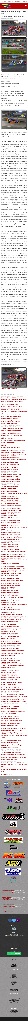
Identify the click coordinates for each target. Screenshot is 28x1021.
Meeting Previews (14, 966)
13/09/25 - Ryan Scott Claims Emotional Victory (12, 452)
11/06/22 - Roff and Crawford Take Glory (10, 660)
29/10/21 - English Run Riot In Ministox (10, 691)
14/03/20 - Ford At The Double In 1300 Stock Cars (13, 762)
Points (14, 1001)
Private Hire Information (14, 1003)
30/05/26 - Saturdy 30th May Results (10, 409)
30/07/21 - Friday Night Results (8, 713)
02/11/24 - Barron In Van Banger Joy (10, 498)
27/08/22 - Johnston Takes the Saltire (10, 645)
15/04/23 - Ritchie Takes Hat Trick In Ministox (12, 611)
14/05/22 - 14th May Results (8, 667)
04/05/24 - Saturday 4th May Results (10, 541)
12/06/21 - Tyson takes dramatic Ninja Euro (11, 722)
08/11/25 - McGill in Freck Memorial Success (11, 435)
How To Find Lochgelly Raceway (14, 998)
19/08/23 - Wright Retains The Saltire (10, 582)
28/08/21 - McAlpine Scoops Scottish (10, 706)
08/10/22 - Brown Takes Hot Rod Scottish (11, 635)
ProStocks (14, 976)
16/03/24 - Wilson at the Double (8, 553)
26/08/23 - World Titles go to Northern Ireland (12, 580)
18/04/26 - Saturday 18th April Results (10, 421)
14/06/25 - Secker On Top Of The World (10, 467)
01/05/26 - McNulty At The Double (9, 418)
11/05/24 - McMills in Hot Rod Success (10, 539)
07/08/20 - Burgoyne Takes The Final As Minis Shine (13, 757)
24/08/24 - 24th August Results (9, 515)
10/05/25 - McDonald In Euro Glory (9, 476)
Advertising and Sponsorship (14, 1000)
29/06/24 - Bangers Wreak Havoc (9, 525)
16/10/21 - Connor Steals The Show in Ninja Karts (12, 694)
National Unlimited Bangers (14, 977)
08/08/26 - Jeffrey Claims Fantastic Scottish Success (13, 399)
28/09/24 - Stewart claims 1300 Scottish (11, 507)
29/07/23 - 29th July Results (8, 587)
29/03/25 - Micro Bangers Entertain (9, 486)
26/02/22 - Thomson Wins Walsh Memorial (11, 686)
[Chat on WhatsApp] (14, 954)
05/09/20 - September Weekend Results (10, 750)
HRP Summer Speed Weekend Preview (9, 908)
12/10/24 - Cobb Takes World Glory (9, 503)
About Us (14, 995)
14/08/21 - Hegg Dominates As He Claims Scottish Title (13, 710)
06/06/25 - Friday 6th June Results (9, 469)
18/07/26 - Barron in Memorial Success (10, 403)
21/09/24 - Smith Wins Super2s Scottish (10, 508)
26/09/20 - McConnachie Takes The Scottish (11, 745)
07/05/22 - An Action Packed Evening (10, 670)
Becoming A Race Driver (14, 1005)
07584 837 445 (14, 950)
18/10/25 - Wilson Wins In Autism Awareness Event (13, 440)
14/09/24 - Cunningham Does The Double (11, 510)
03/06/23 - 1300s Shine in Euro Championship (12, 597)
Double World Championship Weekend (8, 892)
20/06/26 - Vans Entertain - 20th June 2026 (12, 406)
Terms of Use (14, 927)
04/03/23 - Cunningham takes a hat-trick (11, 621)
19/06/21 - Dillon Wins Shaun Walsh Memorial (11, 720)
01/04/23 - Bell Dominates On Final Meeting (11, 614)
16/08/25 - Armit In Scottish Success (10, 457)
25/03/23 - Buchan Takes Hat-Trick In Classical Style (13, 616)
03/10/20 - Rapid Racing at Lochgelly (10, 744)
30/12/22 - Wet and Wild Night (8, 624)
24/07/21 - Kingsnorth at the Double (9, 715)
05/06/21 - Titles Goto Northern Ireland (10, 723)
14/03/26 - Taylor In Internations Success (11, 430)
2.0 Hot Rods (14, 984)
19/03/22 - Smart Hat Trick (7, 681)
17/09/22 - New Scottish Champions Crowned (12, 640)
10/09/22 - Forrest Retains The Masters (10, 641)
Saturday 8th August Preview (8, 904)
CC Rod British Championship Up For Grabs (9, 899)
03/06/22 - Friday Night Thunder (9, 662)
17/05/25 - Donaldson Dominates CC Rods (11, 474)
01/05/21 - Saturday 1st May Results (9, 732)
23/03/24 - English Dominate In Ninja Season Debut (13, 551)
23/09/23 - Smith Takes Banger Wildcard (11, 573)
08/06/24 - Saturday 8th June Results (10, 532)
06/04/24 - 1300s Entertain (8, 548)
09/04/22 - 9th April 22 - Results (9, 675)
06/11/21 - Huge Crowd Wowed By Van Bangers (12, 689)
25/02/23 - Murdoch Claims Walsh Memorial (11, 623)
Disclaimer (14, 929)
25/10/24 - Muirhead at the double (9, 500)
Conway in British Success (6, 897)
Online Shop (4, 1)
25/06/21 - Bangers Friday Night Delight (10, 718)
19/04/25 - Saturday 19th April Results (10, 481)
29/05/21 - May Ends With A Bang (9, 725)
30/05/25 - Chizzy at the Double (9, 471)
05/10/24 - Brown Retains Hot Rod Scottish (11, 505)
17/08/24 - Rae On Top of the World (9, 517)
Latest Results (14, 965)
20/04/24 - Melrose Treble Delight (9, 544)
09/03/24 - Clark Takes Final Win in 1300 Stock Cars (13, 554)
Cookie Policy (14, 928)
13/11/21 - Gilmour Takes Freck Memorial (10, 687)
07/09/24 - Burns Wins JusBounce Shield (11, 512)
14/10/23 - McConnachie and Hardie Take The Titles (13, 568)
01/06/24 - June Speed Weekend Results (10, 534)
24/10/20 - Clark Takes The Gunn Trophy (11, 739)
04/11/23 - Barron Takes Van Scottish (10, 563)
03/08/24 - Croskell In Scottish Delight (10, 520)
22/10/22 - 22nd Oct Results (8, 631)
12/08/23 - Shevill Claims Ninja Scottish (10, 583)
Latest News (14, 964)
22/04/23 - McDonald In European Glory (10, 609)
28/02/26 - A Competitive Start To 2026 (11, 433)
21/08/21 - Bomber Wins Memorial (9, 708)
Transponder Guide (14, 999)
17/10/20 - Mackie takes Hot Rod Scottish (11, 740)
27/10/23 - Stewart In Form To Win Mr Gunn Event (13, 565)
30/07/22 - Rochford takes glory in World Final (12, 652)
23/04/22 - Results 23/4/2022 (9, 672)
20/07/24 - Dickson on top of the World (10, 524)
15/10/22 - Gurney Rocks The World (9, 633)
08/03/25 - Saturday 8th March (9, 491)
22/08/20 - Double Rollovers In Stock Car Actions (13, 754)
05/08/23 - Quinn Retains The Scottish (10, 585)
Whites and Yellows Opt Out (14, 1013)
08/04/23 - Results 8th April (8, 612)
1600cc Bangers (14, 982)
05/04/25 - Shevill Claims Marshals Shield (11, 484)
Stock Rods (14, 980)
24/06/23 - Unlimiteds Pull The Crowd (10, 592)
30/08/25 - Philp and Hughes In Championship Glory (13, 454)
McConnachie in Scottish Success (9, 906)
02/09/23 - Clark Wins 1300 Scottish (10, 578)
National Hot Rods (14, 971)
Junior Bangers (14, 978)
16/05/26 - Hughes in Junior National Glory (11, 415)
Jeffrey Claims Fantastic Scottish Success (9, 901)
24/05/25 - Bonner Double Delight (9, 472)
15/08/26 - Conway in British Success (10, 397)
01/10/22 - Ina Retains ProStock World (10, 636)
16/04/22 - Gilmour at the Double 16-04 (10, 674)
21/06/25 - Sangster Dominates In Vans (10, 466)
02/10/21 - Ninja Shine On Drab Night (10, 698)
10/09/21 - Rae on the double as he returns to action (13, 701)
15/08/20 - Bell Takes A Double (8, 756)
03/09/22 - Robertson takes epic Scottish (11, 643)
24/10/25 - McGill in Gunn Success (9, 438)
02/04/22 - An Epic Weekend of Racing (10, 677)
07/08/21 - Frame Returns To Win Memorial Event (12, 711)
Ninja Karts (14, 981)
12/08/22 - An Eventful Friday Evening (10, 648)
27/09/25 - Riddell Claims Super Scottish (10, 447)
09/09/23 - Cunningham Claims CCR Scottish (11, 577)
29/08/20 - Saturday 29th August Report (11, 752)
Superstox (14, 973)
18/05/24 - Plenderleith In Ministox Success (11, 537)
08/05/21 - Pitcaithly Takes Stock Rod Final (11, 730)
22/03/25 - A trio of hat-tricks (8, 488)
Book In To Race (14, 1012)
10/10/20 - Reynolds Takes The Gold (9, 742)
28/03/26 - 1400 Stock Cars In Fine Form (11, 426)
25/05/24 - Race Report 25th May (9, 536)
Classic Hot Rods (14, 988)
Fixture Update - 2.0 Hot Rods (7, 911)
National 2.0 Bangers (14, 990)
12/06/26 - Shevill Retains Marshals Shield (11, 408)
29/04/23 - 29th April (6, 607)
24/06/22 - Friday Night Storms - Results (11, 657)
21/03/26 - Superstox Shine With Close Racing (12, 428)
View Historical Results (6, 774)
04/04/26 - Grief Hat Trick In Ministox (10, 425)
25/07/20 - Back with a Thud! (8, 761)
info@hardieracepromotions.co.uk (14, 951)
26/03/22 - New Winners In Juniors (9, 679)
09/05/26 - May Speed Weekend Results (11, 416)
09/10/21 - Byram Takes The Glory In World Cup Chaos (14, 696)
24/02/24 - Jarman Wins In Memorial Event (11, 558)
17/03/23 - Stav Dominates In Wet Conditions (11, 617)
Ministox (14, 975)
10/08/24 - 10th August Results (8, 519)
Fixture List (14, 963)
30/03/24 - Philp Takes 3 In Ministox (10, 549)
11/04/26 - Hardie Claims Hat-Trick (9, 423)
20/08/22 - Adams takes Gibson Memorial (11, 646)
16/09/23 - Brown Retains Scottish (9, 575)
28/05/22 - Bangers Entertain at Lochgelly (11, 663)
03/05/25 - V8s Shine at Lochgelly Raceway (11, 478)
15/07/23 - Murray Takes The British (9, 590)
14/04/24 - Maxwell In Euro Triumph (9, 546)
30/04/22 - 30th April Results (8, 669)
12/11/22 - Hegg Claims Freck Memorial (10, 626)
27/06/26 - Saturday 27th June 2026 (10, 404)
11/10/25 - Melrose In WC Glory (8, 442)
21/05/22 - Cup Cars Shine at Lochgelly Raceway (12, 665)
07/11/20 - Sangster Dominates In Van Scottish (12, 733)
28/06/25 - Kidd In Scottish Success (10, 464)
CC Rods (14, 983)
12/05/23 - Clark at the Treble (8, 602)
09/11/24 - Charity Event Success (9, 496)
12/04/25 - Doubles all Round (8, 483)
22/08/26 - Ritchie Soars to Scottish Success (12, 396)
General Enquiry (14, 1010)
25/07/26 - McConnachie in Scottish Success (11, 401)
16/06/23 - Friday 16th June (7, 594)
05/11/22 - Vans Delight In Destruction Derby (11, 628)
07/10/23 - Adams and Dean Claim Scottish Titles (12, 570)
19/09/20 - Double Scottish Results (9, 747)
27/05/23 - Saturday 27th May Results (10, 599)
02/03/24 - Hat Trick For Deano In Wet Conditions (13, 556)
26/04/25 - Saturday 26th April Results (10, 479)
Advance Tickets (11, 1)
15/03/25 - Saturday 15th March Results (10, 490)
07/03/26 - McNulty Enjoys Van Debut (10, 432)
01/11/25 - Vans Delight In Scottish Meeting (11, 437)
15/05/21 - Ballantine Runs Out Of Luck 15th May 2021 (13, 728)
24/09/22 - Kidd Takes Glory (8, 638)
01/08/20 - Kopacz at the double (9, 759)
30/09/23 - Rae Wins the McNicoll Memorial (11, 571)
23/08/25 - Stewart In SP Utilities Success (11, 455)
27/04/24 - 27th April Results (8, 542)
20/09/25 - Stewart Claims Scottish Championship (13, 450)
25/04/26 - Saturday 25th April (9, 420)
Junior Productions (14, 985)
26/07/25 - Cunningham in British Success (11, 461)
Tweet (3, 391)
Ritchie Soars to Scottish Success (8, 890)
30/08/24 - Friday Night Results (9, 513)
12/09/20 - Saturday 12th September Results (11, 749)
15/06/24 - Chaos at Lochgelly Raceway (10, 530)
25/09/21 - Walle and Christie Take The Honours (12, 699)
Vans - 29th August (6, 898)
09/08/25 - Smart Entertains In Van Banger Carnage (13, 459)
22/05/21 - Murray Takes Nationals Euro (10, 727)
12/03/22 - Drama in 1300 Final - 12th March (11, 682)
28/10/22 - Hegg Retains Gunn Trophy (10, 629)
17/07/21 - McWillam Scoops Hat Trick (10, 716)
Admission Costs (14, 996)
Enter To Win (17, 1)
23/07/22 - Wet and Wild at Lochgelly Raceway (12, 653)
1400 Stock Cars (14, 974)
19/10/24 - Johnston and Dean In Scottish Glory (12, 502)
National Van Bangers (14, 989)
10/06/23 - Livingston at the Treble (9, 595)
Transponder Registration (14, 1011)
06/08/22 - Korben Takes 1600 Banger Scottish (12, 650)
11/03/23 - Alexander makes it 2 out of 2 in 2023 (12, 619)
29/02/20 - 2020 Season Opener (9, 768)
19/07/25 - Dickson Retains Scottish (9, 462)
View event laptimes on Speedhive (9, 388)
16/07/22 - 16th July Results (8, 655)
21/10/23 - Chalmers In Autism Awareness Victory (12, 566)
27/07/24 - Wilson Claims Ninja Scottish (10, 522)
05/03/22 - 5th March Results (8, 684)
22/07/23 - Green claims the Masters (10, 588)
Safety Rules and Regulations (14, 1002)
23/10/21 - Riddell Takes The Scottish (9, 692)
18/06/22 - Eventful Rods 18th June (9, 658)
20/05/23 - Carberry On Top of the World (11, 600)
